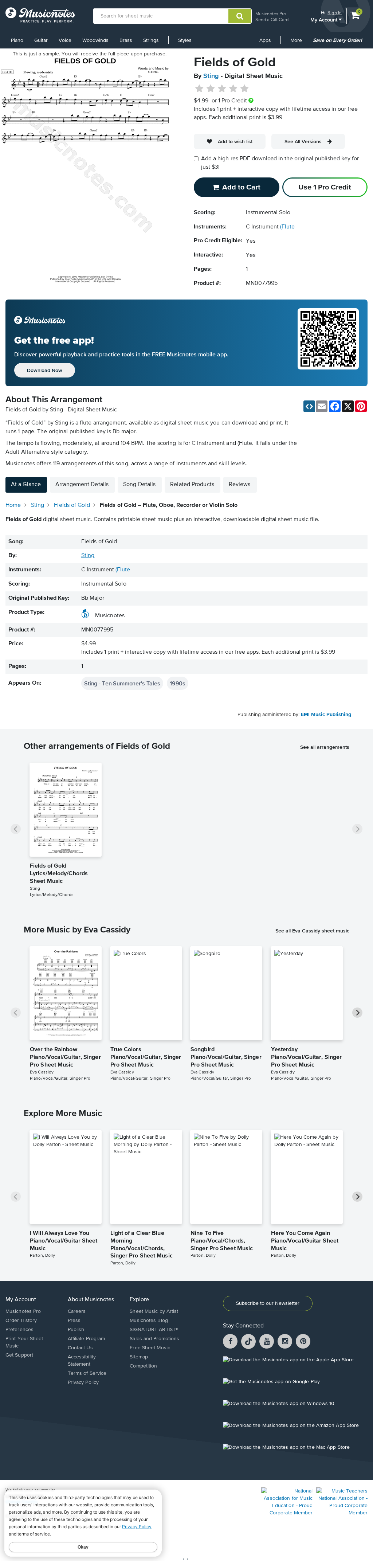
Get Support (19, 1355)
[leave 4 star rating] (233, 89)
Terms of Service (87, 1373)
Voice (65, 40)
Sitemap (139, 1356)
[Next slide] (357, 829)
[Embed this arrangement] (309, 406)
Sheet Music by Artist (154, 1311)
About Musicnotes (91, 1300)
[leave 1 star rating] (199, 89)
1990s (177, 683)
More (298, 43)
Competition (143, 1366)
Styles (185, 40)
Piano (17, 40)
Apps (265, 40)
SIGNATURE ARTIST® (154, 1329)
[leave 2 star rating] (210, 89)
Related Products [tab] (192, 485)
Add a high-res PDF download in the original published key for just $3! (280, 163)
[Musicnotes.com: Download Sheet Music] (40, 14)
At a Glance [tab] (26, 485)
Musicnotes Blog (149, 1320)
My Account (324, 19)
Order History (21, 1320)
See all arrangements (324, 747)
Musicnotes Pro (270, 13)
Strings (151, 40)
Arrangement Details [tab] (82, 485)
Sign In (334, 12)
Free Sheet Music (150, 1347)
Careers (77, 1311)
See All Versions (303, 141)
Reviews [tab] (240, 485)
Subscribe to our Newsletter (267, 1303)
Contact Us (80, 1347)
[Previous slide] (16, 829)
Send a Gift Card (271, 19)
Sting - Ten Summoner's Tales (122, 683)
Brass (125, 40)
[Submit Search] (239, 16)
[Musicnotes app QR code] (328, 342)
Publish (76, 1329)
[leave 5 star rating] (244, 89)
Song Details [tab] (139, 485)
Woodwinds (95, 40)
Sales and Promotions (154, 1338)
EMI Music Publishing (326, 714)
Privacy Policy (83, 1382)
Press (74, 1320)
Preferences (19, 1329)
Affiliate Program (86, 1338)
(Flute (287, 227)
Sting (211, 76)
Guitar (41, 40)
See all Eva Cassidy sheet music (312, 931)
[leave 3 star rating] (222, 89)
